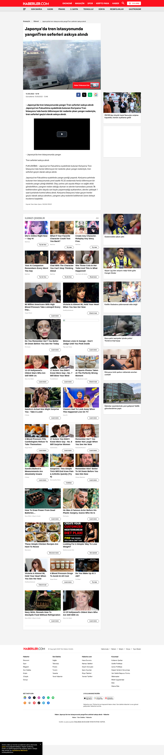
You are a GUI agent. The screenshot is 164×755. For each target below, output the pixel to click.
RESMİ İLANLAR (117, 9)
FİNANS (61, 9)
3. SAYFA (74, 9)
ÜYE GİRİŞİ (135, 3)
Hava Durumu (87, 660)
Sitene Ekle (115, 686)
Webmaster (115, 676)
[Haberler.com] (34, 649)
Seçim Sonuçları (87, 667)
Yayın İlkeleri (137, 649)
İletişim (121, 649)
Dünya (25, 680)
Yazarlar (55, 673)
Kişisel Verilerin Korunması (120, 670)
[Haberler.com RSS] (25, 703)
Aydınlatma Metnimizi (19, 750)
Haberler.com (87, 657)
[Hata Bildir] (78, 722)
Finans (55, 667)
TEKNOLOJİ (88, 9)
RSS (112, 683)
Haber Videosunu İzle (81, 85)
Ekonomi (26, 660)
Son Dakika (27, 670)
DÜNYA (102, 9)
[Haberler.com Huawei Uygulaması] (109, 698)
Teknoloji (56, 663)
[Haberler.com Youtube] (34, 703)
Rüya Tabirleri (86, 673)
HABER (115, 3)
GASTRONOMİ (135, 9)
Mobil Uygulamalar (117, 680)
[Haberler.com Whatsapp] (48, 698)
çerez (4, 747)
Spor (24, 663)
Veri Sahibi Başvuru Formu (120, 673)
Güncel (36, 21)
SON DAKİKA (36, 9)
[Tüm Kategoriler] (24, 9)
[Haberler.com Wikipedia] (29, 703)
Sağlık (55, 660)
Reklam (113, 649)
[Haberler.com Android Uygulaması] (98, 698)
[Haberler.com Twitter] (34, 698)
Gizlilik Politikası (116, 663)
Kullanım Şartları (117, 660)
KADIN (50, 9)
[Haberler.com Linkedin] (43, 698)
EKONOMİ (67, 3)
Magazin (26, 667)
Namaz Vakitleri (87, 663)
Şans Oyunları (87, 670)
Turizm (55, 670)
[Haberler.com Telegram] (43, 703)
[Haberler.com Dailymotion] (48, 703)
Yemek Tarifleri (87, 676)
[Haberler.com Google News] (25, 698)
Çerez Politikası (116, 667)
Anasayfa (26, 21)
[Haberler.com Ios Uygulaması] (88, 698)
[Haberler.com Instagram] (39, 698)
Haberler (26, 657)
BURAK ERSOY (47, 204)
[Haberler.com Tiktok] (39, 703)
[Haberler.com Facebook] (29, 698)
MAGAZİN (79, 3)
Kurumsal (114, 657)
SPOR (90, 3)
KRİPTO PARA (102, 3)
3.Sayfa (25, 676)
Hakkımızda (105, 649)
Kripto (25, 673)
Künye (128, 649)
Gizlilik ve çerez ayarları (66, 722)
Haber (74, 717)
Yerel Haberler (58, 676)
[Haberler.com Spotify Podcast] (53, 698)
